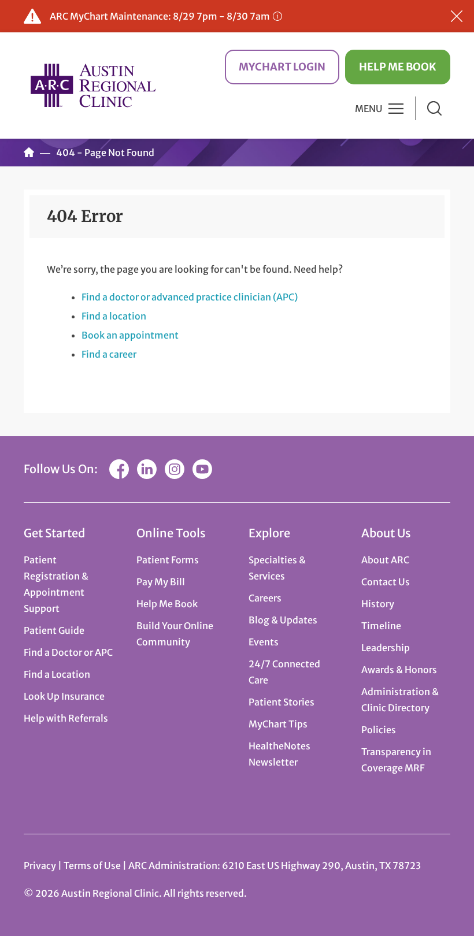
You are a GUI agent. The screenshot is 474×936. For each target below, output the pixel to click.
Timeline (381, 626)
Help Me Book (397, 66)
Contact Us (385, 582)
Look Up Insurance (64, 696)
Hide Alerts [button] (456, 16)
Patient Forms (167, 560)
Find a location (114, 316)
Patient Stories (281, 702)
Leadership (385, 647)
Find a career (109, 354)
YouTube (202, 469)
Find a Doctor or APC (68, 652)
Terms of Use (93, 865)
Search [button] (434, 108)
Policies (378, 730)
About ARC (385, 560)
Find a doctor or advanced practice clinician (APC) (190, 297)
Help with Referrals (66, 718)
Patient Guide (54, 630)
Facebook (119, 469)
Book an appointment (130, 335)
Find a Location (57, 674)
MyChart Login (282, 66)
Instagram (174, 469)
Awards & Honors (399, 669)
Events (264, 642)
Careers (265, 598)
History (377, 604)
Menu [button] (369, 108)
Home (29, 152)
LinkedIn (147, 469)
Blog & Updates (283, 620)
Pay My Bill (160, 582)
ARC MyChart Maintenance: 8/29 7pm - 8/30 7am (160, 16)
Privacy (40, 865)
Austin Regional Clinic (93, 85)
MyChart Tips (278, 724)
